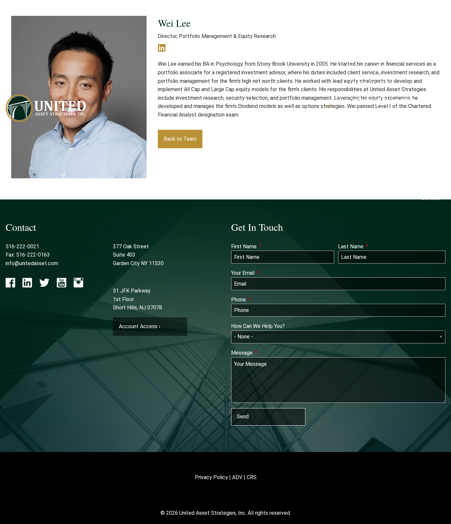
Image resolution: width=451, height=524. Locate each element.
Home (432, 18)
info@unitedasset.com (32, 263)
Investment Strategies (412, 116)
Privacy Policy (211, 477)
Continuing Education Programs (389, 182)
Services (363, 116)
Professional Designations (382, 100)
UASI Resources (369, 132)
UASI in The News (372, 83)
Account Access (369, 149)
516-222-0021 (22, 246)
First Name (268, 246)
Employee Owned (371, 67)
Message (266, 353)
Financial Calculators (375, 165)
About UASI (364, 34)
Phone (263, 300)
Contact (430, 198)
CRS (252, 477)
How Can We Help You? (258, 326)
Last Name (375, 246)
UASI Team (363, 50)
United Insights (418, 149)
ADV (237, 477)
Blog (418, 165)
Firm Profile (402, 50)
